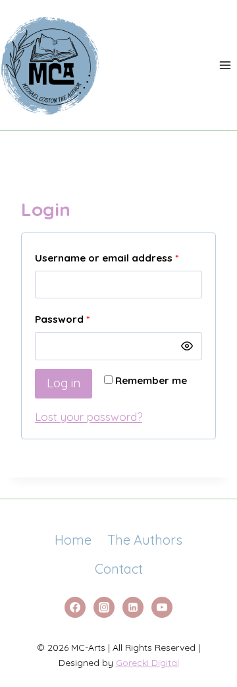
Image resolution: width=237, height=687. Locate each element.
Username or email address (118, 257)
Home (73, 540)
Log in (63, 383)
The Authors (144, 540)
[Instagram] (104, 607)
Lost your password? (88, 417)
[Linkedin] (133, 607)
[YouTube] (161, 607)
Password (84, 318)
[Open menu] (225, 65)
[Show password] (187, 346)
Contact (119, 569)
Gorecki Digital (147, 663)
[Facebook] (75, 607)
